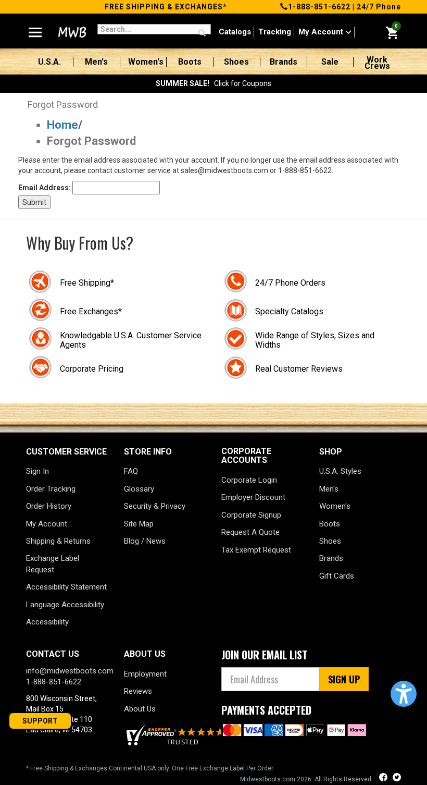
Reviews (138, 691)
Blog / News (145, 541)
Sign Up (344, 679)
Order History (48, 506)
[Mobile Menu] (35, 28)
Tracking (274, 31)
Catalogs (235, 31)
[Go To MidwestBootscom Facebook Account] (384, 778)
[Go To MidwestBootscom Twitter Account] (397, 778)
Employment (145, 674)
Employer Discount (253, 497)
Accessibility (47, 622)
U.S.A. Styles (340, 471)
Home (62, 124)
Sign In (37, 471)
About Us (140, 709)
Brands (283, 62)
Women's (146, 62)
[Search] (202, 33)
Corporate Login (249, 480)
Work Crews (377, 63)
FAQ (131, 471)
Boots (190, 62)
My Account (321, 31)
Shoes (236, 62)
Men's (96, 62)
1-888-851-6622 (319, 7)
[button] (404, 694)
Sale (329, 62)
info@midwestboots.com (70, 671)
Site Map (139, 524)
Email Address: (44, 187)
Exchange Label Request (52, 564)
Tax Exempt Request (256, 550)
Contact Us (52, 654)
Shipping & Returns (58, 541)
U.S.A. (49, 62)
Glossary (139, 489)
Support (40, 721)
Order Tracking (51, 489)
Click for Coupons (213, 83)
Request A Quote (250, 532)
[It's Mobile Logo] (71, 32)
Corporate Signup (251, 515)
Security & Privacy (154, 506)
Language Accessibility (65, 604)
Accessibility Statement (66, 587)
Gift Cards (336, 576)
